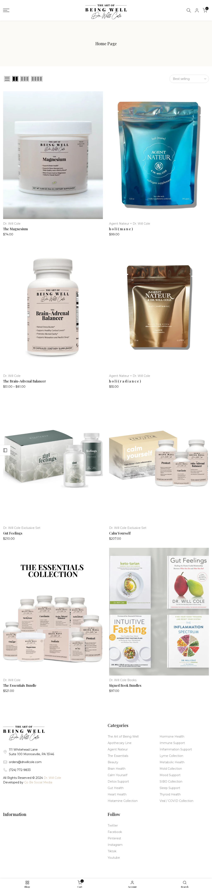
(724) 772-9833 (20, 770)
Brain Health (116, 769)
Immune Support (172, 743)
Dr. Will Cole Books (122, 680)
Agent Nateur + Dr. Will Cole (129, 223)
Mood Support (170, 775)
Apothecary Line (119, 743)
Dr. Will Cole (11, 223)
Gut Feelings (12, 533)
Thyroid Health (170, 794)
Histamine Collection (123, 801)
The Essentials (118, 756)
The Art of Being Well (123, 736)
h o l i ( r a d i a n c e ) (125, 381)
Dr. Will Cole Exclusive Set (21, 528)
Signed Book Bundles (125, 685)
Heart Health (117, 794)
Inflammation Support (176, 749)
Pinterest (114, 838)
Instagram (115, 845)
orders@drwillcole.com (25, 762)
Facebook (115, 832)
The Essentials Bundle (19, 685)
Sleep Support (170, 788)
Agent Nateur (118, 749)
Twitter (113, 825)
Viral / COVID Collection (176, 801)
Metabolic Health (172, 762)
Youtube (114, 858)
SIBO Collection (171, 781)
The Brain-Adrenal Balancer (24, 381)
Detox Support (118, 781)
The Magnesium (15, 229)
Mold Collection (171, 769)
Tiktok (112, 851)
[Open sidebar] (5, 450)
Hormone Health (172, 736)
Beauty (113, 762)
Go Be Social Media (38, 782)
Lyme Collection (171, 756)
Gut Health (116, 788)
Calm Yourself (120, 533)
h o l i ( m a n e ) (121, 229)
